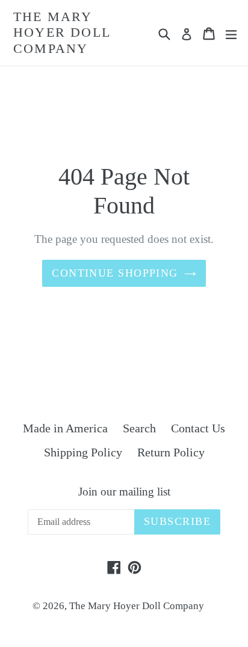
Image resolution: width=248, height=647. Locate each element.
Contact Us (198, 428)
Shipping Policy (83, 452)
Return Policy (171, 452)
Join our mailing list (124, 491)
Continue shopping (115, 273)
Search (139, 428)
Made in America (65, 428)
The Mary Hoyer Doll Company (61, 32)
